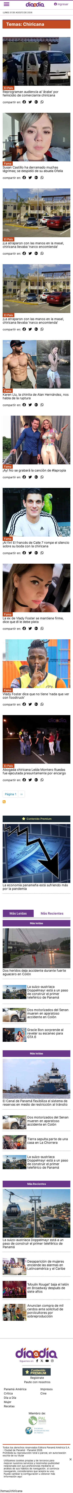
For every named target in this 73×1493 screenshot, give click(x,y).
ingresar (63, 4)
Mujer (7, 1402)
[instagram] (52, 1361)
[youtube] (47, 1361)
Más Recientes (52, 913)
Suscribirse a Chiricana (4, 801)
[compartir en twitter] (30, 102)
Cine (43, 1393)
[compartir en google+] (36, 102)
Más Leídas (18, 913)
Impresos (46, 1389)
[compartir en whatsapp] (42, 102)
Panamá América (15, 1389)
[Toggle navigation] (6, 4)
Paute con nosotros (37, 1382)
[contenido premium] (37, 1371)
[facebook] (37, 1361)
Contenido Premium (39, 818)
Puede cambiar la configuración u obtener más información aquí (29, 1475)
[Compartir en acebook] (24, 102)
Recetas (9, 1406)
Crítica (8, 1393)
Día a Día (10, 1397)
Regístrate (37, 1377)
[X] (41, 1361)
